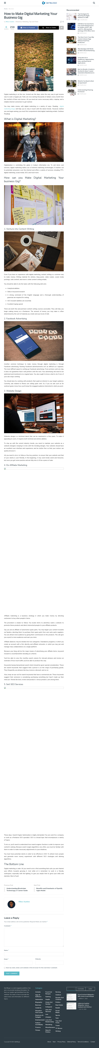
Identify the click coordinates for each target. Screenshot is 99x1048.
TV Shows (58, 1028)
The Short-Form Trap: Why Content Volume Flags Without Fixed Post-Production (86, 39)
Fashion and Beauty (39, 1023)
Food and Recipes (48, 993)
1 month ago (83, 65)
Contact (93, 1042)
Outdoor (58, 995)
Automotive (39, 999)
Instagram (48, 1007)
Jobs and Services (48, 1010)
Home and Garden (48, 1003)
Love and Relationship (49, 1021)
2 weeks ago (83, 33)
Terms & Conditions (83, 1042)
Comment (8, 926)
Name (6, 950)
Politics (57, 1002)
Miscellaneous (50, 1027)
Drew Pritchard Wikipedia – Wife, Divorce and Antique (86, 995)
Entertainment (40, 1020)
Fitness (37, 1030)
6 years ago (82, 85)
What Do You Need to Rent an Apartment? (86, 82)
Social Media (57, 1011)
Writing (58, 1031)
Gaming (48, 997)
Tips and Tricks (33, 22)
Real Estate (59, 1005)
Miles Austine (10, 22)
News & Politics (47, 1031)
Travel (57, 1025)
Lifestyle (48, 1017)
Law (46, 1014)
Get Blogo (17, 1042)
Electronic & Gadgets (39, 1016)
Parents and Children (59, 998)
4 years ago (82, 94)
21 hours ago (83, 20)
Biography (38, 1002)
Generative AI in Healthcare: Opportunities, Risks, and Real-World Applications (86, 60)
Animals (38, 992)
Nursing (58, 992)
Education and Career (39, 1011)
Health (47, 999)
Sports (57, 1015)
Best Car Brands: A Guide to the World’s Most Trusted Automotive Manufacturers (86, 71)
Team (54, 1042)
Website (38, 959)
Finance (38, 1027)
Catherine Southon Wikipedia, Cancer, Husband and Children (85, 1005)
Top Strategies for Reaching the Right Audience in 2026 (83, 15)
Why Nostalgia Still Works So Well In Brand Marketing (86, 49)
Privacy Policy (61, 1042)
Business (11, 9)
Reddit (57, 1008)
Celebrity (38, 1008)
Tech (57, 1018)
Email (6, 959)
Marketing (25, 22)
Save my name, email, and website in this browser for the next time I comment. (31, 968)
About (49, 1042)
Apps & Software (38, 996)
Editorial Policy (71, 1042)
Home (5, 9)
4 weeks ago (83, 45)
